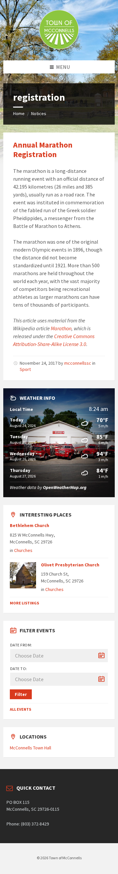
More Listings (24, 602)
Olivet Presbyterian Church (70, 565)
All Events (20, 709)
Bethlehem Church (29, 525)
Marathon (61, 328)
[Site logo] (59, 47)
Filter (21, 694)
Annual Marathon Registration (42, 149)
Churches (23, 550)
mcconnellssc (77, 363)
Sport (25, 369)
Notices (38, 113)
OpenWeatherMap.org (65, 487)
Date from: (21, 644)
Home (19, 113)
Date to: (18, 668)
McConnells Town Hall (30, 748)
